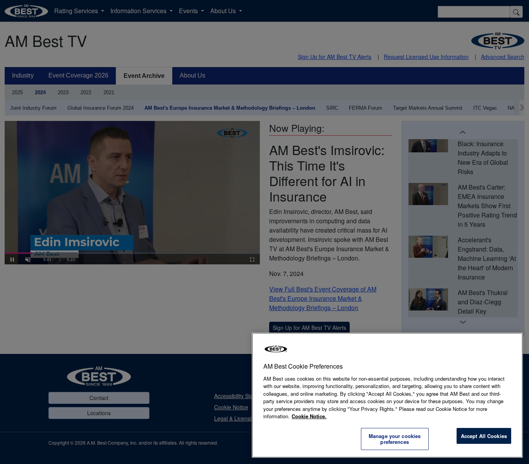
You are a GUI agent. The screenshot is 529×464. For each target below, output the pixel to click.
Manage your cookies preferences (395, 439)
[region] (387, 395)
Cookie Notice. (309, 416)
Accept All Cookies (484, 436)
